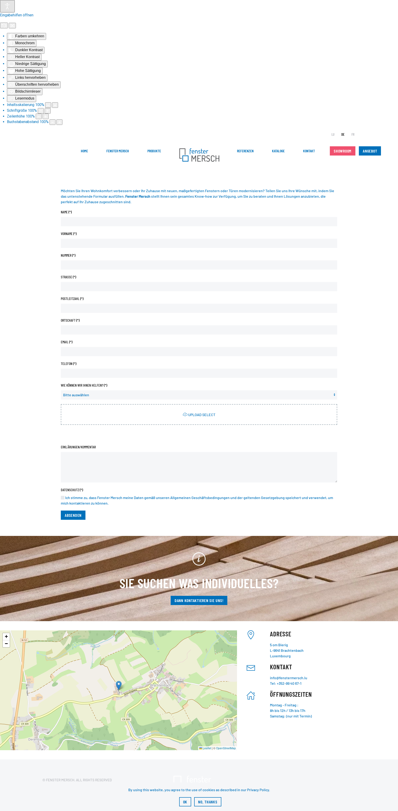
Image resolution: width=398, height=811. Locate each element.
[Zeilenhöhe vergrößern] (46, 116)
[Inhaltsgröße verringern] (48, 105)
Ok (185, 801)
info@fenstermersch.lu (288, 678)
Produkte (154, 151)
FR (352, 134)
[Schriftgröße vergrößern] (48, 111)
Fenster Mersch (117, 151)
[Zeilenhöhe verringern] (39, 116)
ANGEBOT (370, 150)
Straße (68, 277)
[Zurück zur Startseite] (199, 155)
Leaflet (206, 748)
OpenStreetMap (226, 748)
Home (84, 151)
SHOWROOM (342, 150)
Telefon (68, 363)
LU (332, 134)
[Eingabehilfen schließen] (12, 25)
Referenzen (245, 151)
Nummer (68, 255)
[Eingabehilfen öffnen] (7, 6)
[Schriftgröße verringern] (41, 111)
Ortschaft (70, 320)
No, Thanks (207, 801)
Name (66, 212)
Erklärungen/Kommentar (78, 447)
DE (343, 134)
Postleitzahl (72, 298)
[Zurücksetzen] (4, 25)
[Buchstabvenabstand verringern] (53, 122)
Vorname (68, 233)
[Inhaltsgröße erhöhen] (55, 105)
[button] (119, 685)
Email (66, 342)
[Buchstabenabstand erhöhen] (59, 122)
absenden (73, 515)
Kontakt (309, 151)
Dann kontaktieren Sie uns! (199, 600)
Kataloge (278, 151)
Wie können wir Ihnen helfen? (84, 385)
